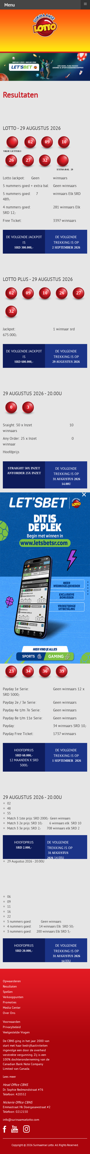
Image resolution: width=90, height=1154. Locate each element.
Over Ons (9, 1013)
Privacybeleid (12, 1027)
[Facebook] (4, 1131)
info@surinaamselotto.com (21, 1120)
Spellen (8, 992)
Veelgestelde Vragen (16, 1032)
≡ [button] (85, 4)
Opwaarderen (12, 981)
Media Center (12, 1008)
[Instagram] (26, 1131)
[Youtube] (14, 1131)
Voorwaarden (11, 1022)
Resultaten (10, 986)
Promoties (9, 1002)
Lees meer (9, 1077)
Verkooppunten (13, 997)
